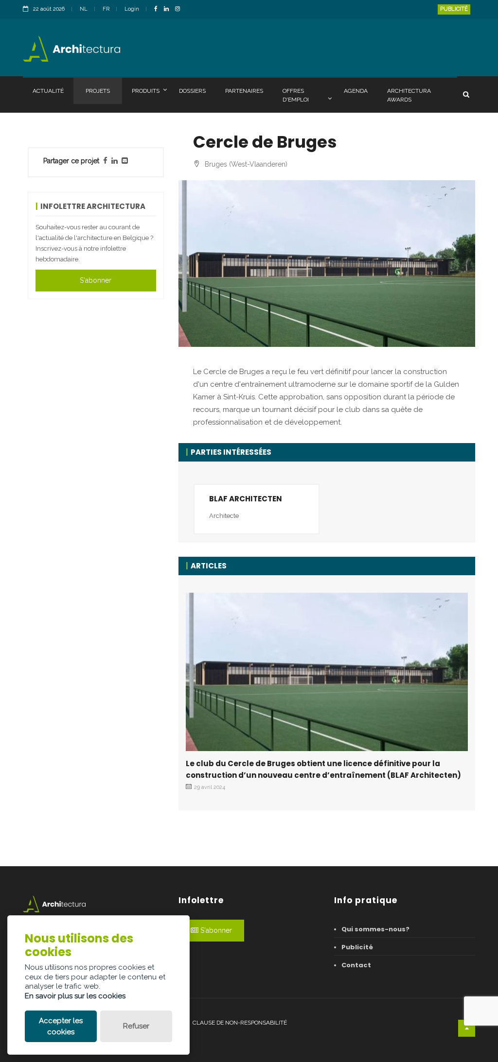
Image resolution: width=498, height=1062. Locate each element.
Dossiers (192, 90)
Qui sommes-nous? (375, 929)
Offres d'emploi (296, 95)
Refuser (136, 1026)
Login (131, 9)
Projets (98, 90)
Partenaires (244, 90)
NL (84, 9)
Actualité (48, 90)
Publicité (454, 9)
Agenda (356, 90)
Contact (356, 965)
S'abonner (95, 280)
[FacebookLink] (158, 9)
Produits (146, 90)
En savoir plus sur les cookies (75, 996)
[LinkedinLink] (169, 9)
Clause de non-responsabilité (240, 1022)
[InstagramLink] (180, 9)
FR (106, 9)
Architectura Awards (409, 95)
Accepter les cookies (61, 1026)
